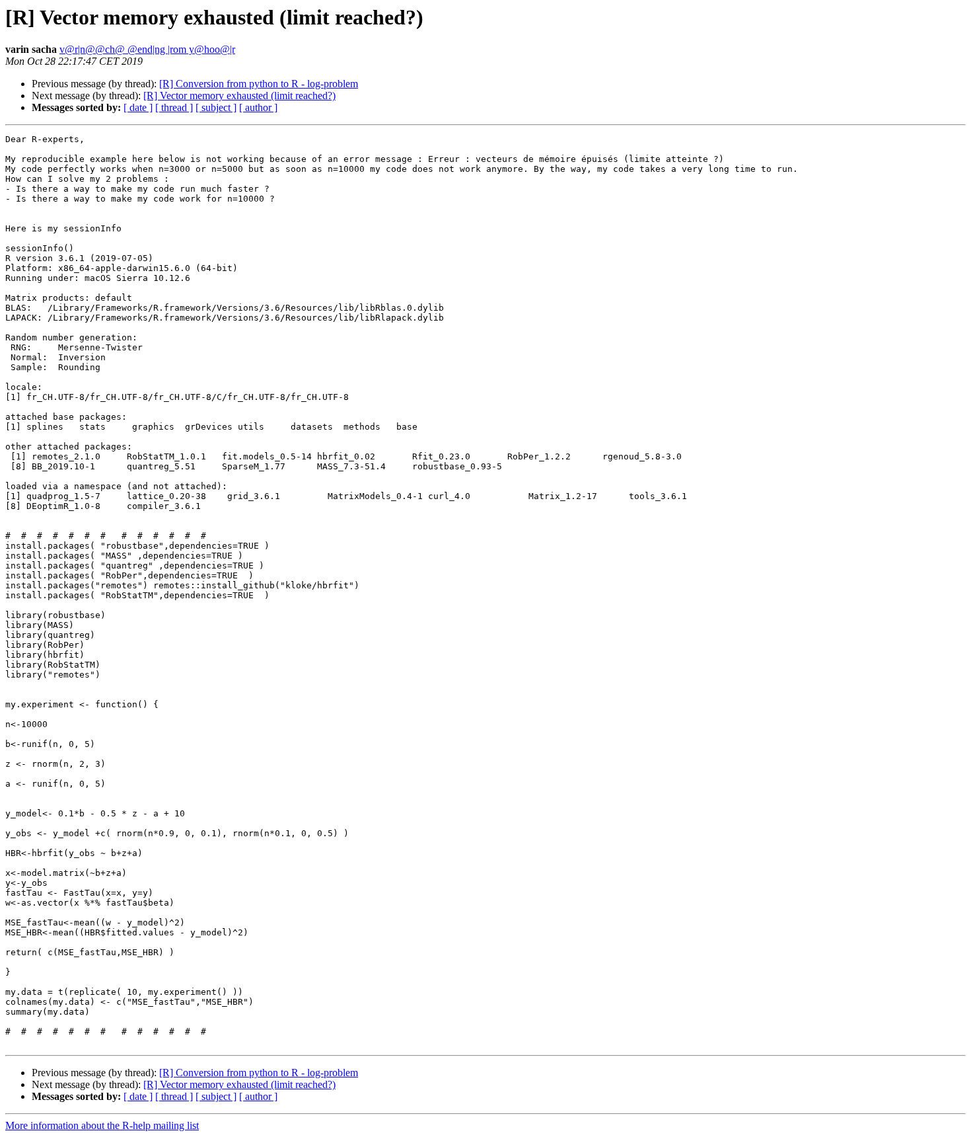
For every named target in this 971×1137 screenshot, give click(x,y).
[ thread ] (174, 107)
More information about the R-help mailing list (102, 1125)
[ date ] (138, 107)
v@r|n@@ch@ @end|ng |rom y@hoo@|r (147, 49)
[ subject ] (216, 107)
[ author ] (258, 107)
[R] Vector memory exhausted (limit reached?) (239, 95)
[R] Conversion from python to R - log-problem (258, 83)
